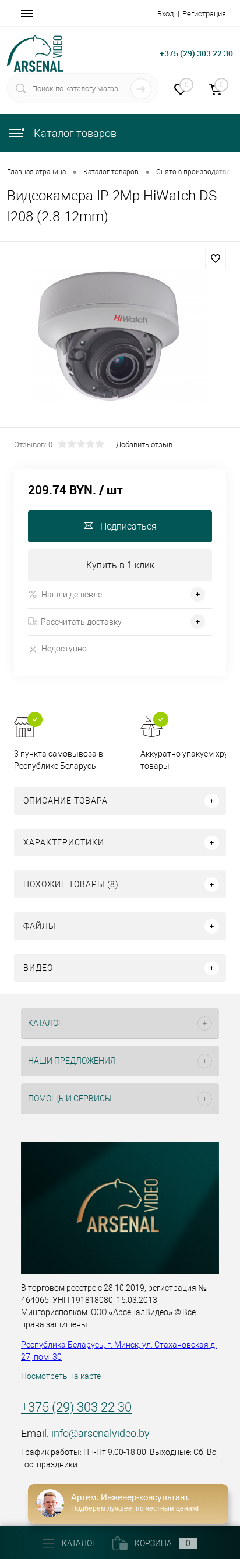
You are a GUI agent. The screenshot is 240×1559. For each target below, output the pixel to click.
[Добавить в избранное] (215, 259)
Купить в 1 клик (120, 565)
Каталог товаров (74, 133)
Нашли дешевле (71, 594)
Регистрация (204, 13)
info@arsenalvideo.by (100, 1433)
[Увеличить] (120, 336)
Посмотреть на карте (61, 1376)
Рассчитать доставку (81, 622)
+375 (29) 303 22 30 (196, 53)
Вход (165, 13)
